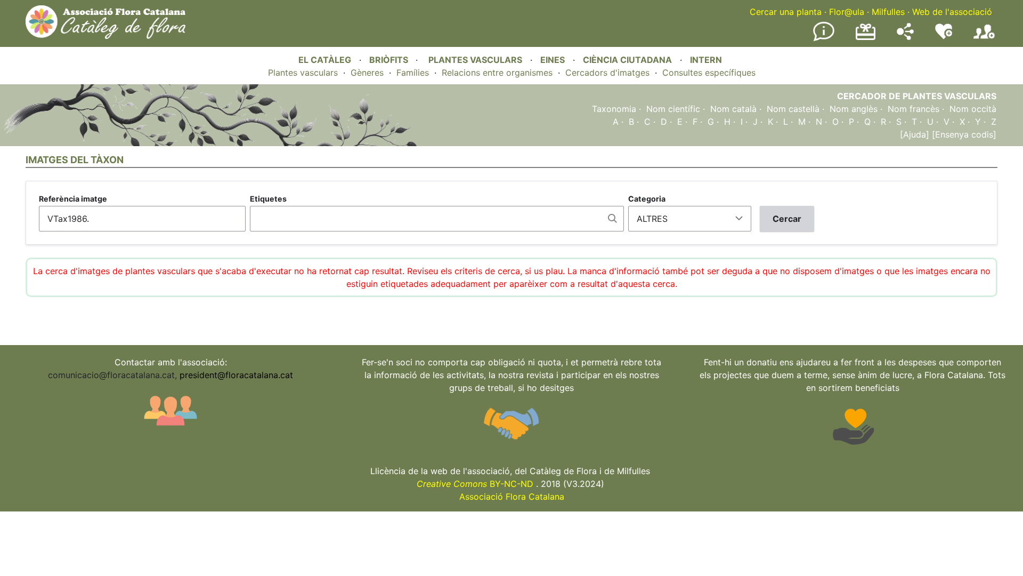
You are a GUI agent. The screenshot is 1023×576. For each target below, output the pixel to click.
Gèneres (367, 72)
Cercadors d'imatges (607, 72)
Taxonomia (614, 108)
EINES (552, 59)
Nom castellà (793, 108)
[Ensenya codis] (962, 134)
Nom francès (913, 108)
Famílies (412, 72)
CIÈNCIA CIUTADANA (627, 59)
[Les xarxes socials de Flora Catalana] (905, 36)
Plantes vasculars (303, 72)
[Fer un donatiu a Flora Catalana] (865, 38)
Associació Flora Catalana (511, 496)
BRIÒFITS (389, 59)
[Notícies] (823, 39)
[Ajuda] (914, 134)
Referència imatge (73, 198)
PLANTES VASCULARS (475, 59)
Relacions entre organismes (497, 72)
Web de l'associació (952, 11)
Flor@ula (846, 11)
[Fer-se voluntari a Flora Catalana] (943, 36)
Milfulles (888, 11)
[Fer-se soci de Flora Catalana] (984, 39)
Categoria (646, 198)
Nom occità (972, 108)
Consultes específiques (709, 72)
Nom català (733, 108)
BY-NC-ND (475, 483)
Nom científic (673, 108)
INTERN (706, 59)
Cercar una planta (786, 11)
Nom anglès (854, 108)
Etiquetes (268, 198)
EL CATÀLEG (324, 59)
